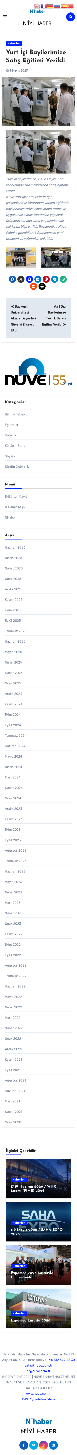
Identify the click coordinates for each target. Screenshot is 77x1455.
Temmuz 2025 (15, 631)
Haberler (14, 43)
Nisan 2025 (13, 662)
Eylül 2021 (13, 1070)
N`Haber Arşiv (15, 507)
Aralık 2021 (13, 1049)
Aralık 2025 (13, 589)
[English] (37, 6)
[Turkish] (70, 6)
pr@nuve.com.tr (38, 1371)
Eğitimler (12, 425)
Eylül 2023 (13, 840)
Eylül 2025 (13, 621)
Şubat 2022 (14, 1028)
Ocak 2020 (13, 1122)
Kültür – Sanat (16, 446)
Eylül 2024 (13, 725)
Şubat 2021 (13, 1112)
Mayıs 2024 (13, 756)
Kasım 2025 (14, 600)
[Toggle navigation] (5, 16)
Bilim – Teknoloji (17, 414)
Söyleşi (10, 456)
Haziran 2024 (15, 746)
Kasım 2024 (14, 704)
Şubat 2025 (14, 673)
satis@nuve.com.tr (39, 1365)
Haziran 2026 (15, 547)
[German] (50, 6)
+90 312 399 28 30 (61, 1360)
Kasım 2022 (14, 934)
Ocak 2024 (13, 798)
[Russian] (57, 6)
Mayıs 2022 (13, 997)
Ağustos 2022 (15, 965)
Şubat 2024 (14, 788)
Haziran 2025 (15, 641)
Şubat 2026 (14, 568)
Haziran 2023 (15, 871)
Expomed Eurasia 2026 (30, 1320)
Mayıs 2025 (13, 652)
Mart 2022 (13, 1018)
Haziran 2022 (15, 986)
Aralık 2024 (13, 694)
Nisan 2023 (13, 892)
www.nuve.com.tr (38, 1393)
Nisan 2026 (13, 558)
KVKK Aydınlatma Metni (39, 1399)
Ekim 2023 (13, 830)
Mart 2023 (13, 903)
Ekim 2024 (13, 715)
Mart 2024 (13, 777)
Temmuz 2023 (15, 861)
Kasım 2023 (14, 819)
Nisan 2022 (13, 1007)
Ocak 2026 (13, 579)
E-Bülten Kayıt (16, 496)
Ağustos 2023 (15, 850)
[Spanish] (64, 6)
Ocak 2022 (13, 1039)
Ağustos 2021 (15, 1080)
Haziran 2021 (15, 1091)
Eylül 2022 (13, 955)
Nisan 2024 (13, 767)
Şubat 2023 (14, 913)
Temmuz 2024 (16, 735)
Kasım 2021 (13, 1059)
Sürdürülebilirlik (17, 467)
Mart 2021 (12, 1101)
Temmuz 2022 (16, 976)
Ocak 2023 (13, 924)
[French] (43, 6)
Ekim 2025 (13, 610)
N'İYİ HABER (37, 23)
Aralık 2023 (13, 809)
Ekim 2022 (13, 944)
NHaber (10, 517)
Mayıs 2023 (13, 882)
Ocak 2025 (13, 683)
